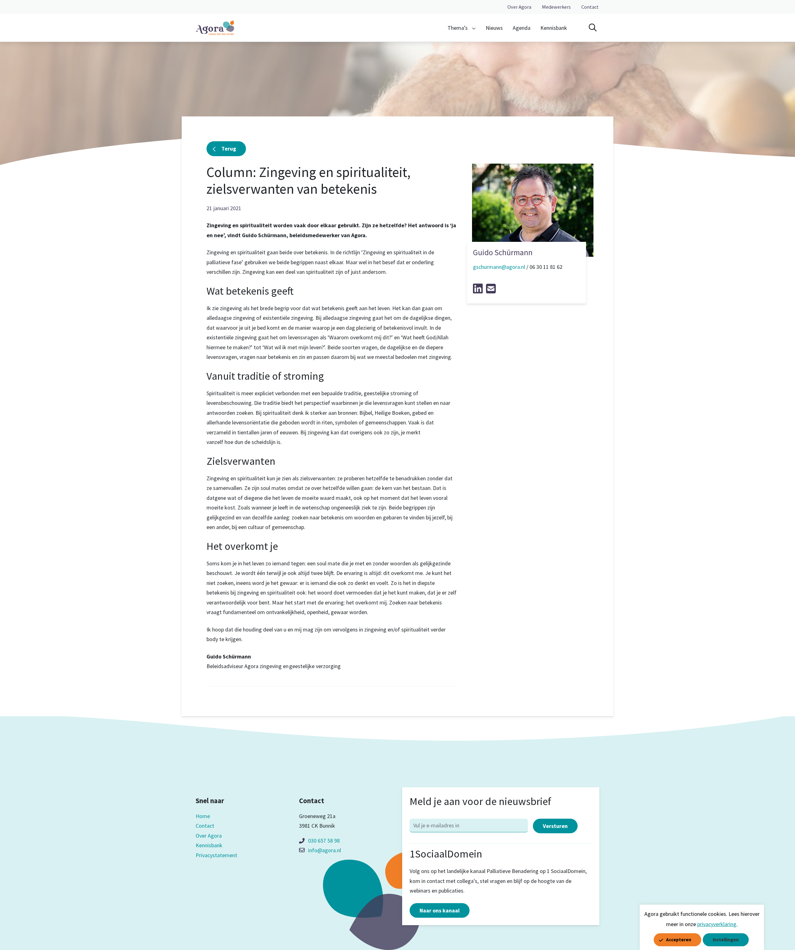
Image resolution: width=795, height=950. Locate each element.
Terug (228, 148)
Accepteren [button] (678, 940)
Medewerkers (556, 7)
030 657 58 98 (324, 840)
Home (203, 816)
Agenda (521, 27)
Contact (590, 7)
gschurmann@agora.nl (499, 266)
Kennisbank (553, 27)
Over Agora (519, 7)
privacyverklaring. (717, 924)
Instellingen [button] (726, 940)
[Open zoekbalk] (592, 27)
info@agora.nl (324, 850)
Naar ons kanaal (440, 910)
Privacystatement (216, 855)
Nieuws (494, 27)
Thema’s (457, 27)
